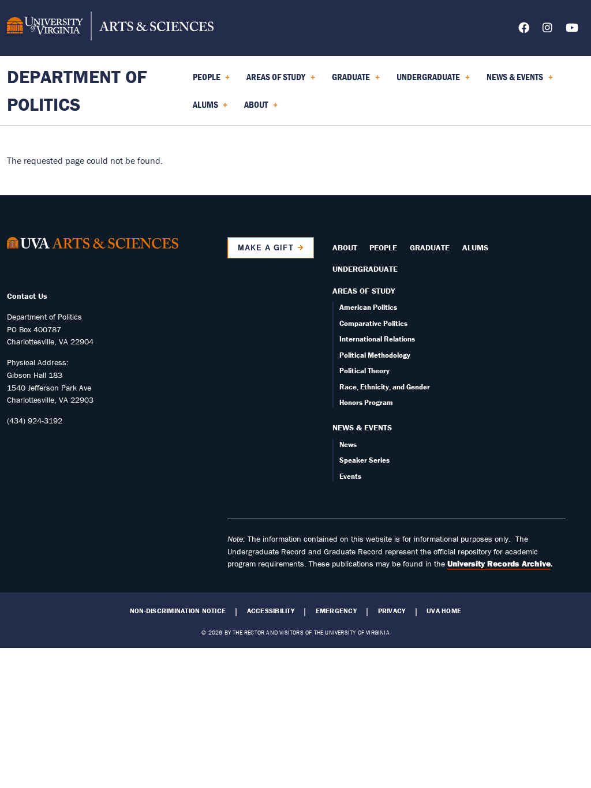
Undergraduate (365, 269)
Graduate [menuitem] (348, 81)
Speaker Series (364, 460)
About (344, 247)
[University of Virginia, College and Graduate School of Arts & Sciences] (110, 28)
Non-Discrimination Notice (178, 611)
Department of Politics (77, 90)
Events (350, 476)
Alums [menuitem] (203, 108)
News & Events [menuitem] (512, 81)
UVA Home (444, 611)
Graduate (430, 247)
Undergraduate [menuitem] (426, 81)
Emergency (336, 611)
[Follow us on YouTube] (572, 29)
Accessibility (270, 611)
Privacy (392, 611)
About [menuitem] (254, 108)
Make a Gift (265, 247)
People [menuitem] (204, 81)
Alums (475, 247)
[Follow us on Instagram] (547, 29)
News (348, 444)
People (383, 247)
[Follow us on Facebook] (523, 29)
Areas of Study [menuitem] (273, 81)
